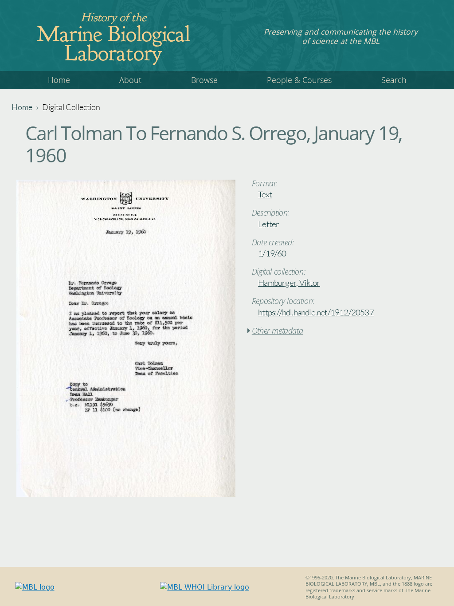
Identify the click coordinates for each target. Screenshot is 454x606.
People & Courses (299, 80)
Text (265, 194)
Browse (204, 80)
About (130, 80)
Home (59, 80)
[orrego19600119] (125, 494)
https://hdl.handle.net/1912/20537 (316, 312)
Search (394, 80)
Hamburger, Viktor (289, 282)
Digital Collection (71, 107)
